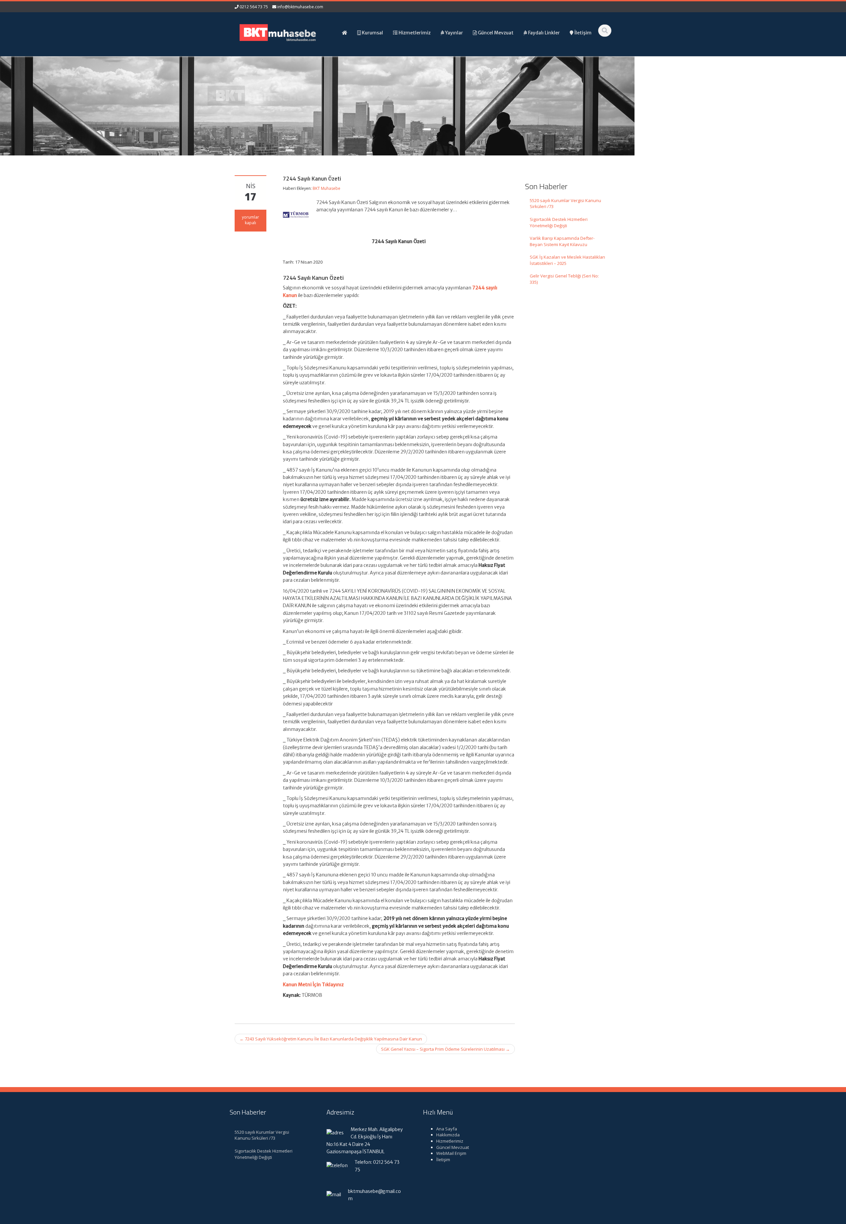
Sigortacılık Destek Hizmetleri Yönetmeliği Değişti (559, 222)
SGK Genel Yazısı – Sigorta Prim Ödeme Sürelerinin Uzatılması (445, 1049)
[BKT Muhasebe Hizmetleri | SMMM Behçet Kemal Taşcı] (278, 32)
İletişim (443, 1159)
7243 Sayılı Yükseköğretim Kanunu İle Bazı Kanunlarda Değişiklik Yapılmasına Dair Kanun (331, 1039)
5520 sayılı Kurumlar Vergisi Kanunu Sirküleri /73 (565, 203)
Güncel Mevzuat (452, 1147)
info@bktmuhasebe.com (300, 7)
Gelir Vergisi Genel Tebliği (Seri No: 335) (564, 279)
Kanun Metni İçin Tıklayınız (313, 985)
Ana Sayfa (446, 1129)
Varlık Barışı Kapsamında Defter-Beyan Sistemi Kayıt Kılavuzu (562, 241)
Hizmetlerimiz (449, 1141)
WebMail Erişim (451, 1153)
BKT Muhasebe (326, 188)
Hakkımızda (448, 1135)
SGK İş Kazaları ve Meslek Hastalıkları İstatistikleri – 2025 (567, 260)
